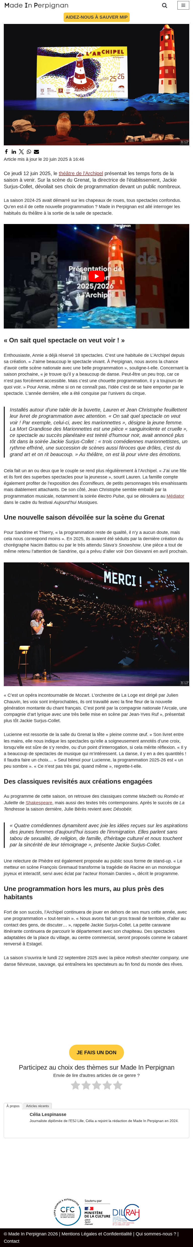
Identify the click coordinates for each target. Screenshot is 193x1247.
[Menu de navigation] (183, 5)
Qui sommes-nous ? (156, 1233)
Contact (11, 1241)
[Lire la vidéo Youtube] (96, 276)
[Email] (36, 151)
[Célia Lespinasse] (17, 1130)
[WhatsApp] (28, 151)
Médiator (175, 496)
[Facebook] (6, 151)
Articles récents (37, 1106)
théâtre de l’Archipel (81, 173)
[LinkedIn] (13, 151)
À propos (13, 1106)
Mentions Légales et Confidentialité (97, 1233)
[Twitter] (21, 151)
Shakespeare (39, 802)
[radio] (75, 1086)
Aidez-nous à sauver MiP (97, 17)
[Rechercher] (164, 5)
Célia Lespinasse (48, 1114)
